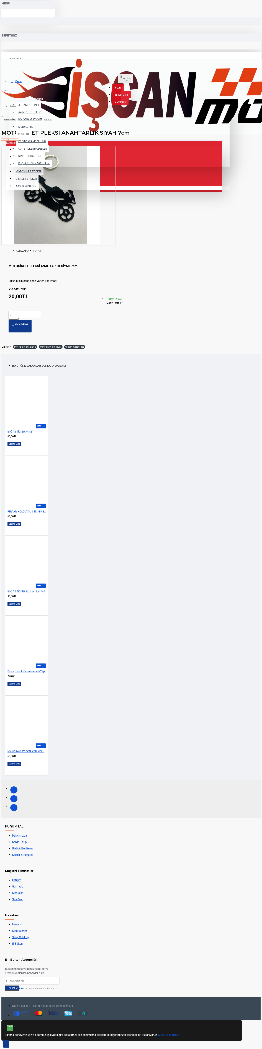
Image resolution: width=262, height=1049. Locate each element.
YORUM (38, 250)
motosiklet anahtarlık (25, 346)
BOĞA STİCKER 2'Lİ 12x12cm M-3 (26, 591)
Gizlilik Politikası (168, 1035)
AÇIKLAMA (22, 250)
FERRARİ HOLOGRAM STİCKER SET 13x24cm (27, 511)
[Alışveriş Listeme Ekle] (12, 450)
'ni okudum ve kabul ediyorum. (31, 988)
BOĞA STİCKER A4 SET (20, 431)
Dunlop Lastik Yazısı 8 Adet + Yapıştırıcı (27, 671)
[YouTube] (13, 807)
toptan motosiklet (74, 346)
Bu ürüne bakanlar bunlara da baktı (39, 365)
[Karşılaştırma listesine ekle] (21, 450)
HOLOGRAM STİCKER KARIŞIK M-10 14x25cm (27, 751)
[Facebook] (13, 789)
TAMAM (10, 1026)
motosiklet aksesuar (50, 346)
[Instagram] (13, 798)
